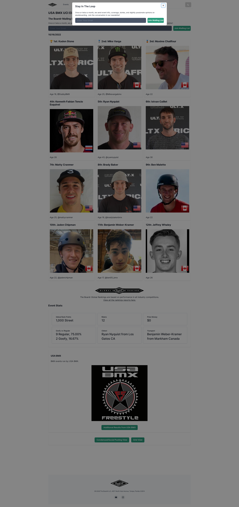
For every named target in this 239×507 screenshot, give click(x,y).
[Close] (163, 5)
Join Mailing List (155, 20)
